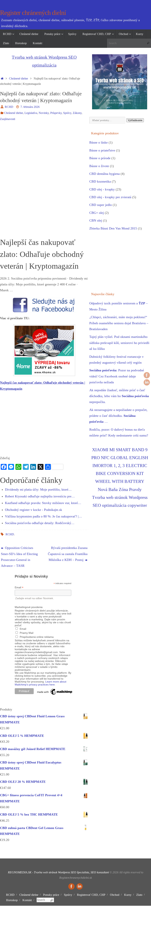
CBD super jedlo (100, 205)
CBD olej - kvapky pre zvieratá (110, 197)
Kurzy (127, 895)
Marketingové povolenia (29, 607)
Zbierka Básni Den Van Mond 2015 (113, 228)
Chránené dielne (18, 78)
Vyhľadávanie (135, 120)
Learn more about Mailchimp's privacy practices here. (40, 683)
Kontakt (27, 900)
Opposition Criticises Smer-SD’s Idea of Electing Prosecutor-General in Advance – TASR (19, 557)
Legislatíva (30, 113)
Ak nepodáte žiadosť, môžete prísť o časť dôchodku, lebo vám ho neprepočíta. (119, 396)
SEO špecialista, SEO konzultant (90, 872)
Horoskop (12, 900)
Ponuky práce (51, 895)
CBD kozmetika (100, 181)
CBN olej (95, 220)
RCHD (9, 107)
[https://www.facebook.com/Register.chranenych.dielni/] (147, 375)
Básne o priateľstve (102, 150)
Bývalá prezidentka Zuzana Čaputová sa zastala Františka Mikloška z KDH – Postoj (67, 554)
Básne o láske (98, 142)
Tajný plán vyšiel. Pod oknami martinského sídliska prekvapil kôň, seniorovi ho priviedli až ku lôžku (119, 343)
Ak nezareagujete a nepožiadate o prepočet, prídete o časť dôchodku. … (118, 416)
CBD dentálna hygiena (104, 174)
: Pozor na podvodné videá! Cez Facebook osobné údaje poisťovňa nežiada (116, 376)
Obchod (114, 895)
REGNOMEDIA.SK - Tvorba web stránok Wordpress (39, 872)
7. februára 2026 (30, 107)
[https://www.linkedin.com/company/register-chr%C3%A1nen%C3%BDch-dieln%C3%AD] (147, 382)
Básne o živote (99, 166)
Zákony (77, 113)
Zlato (139, 895)
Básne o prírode (99, 158)
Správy (67, 113)
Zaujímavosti (7, 119)
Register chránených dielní (33, 12)
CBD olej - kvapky (102, 189)
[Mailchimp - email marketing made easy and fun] (55, 694)
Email (19, 587)
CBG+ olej (96, 213)
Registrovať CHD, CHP (91, 895)
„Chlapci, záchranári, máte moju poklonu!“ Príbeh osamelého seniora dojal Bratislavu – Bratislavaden (118, 323)
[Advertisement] (44, 152)
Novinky (44, 113)
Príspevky (56, 113)
